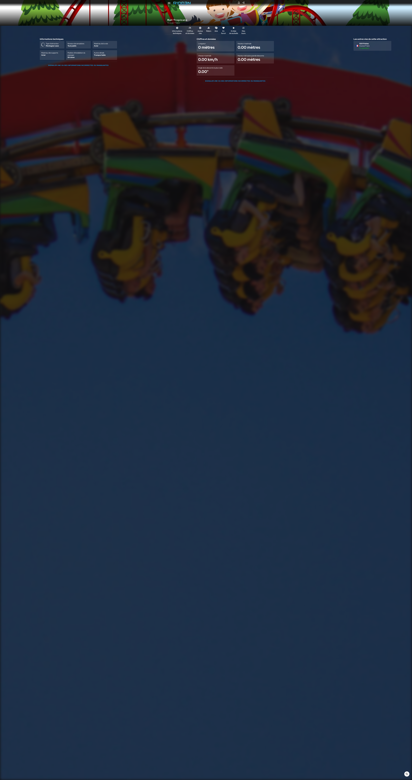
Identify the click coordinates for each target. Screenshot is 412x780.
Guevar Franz (173, 23)
